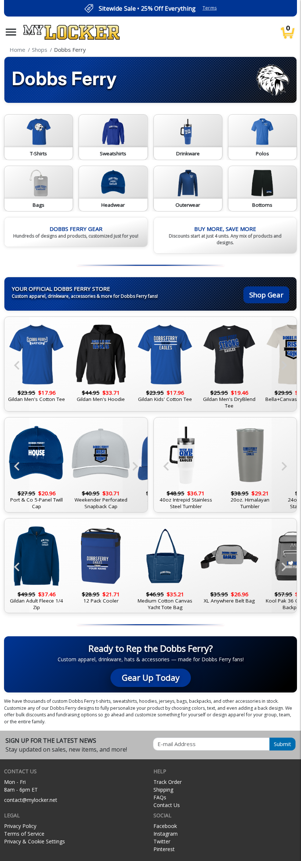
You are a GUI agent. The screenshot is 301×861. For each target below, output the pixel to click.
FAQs (159, 797)
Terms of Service (24, 833)
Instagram (165, 833)
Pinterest (164, 849)
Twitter (161, 841)
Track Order (167, 781)
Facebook (165, 825)
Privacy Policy (20, 825)
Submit (282, 744)
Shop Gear (266, 294)
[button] (11, 32)
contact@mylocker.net (30, 799)
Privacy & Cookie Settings (34, 841)
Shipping (163, 789)
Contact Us (166, 805)
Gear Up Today (150, 677)
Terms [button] (210, 8)
